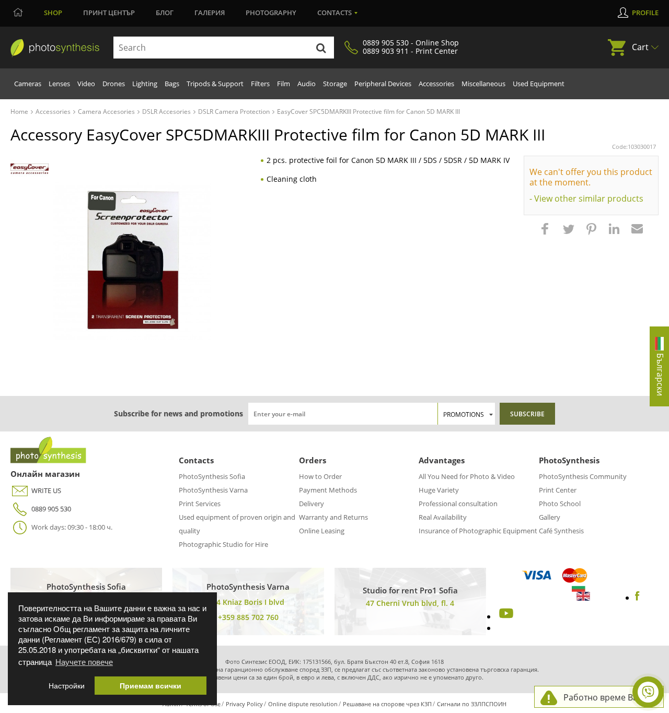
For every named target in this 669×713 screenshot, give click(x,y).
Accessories (436, 83)
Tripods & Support (215, 83)
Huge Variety (439, 490)
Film (283, 83)
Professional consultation (458, 503)
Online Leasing (321, 530)
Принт (109, 12)
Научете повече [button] (84, 661)
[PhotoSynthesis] (54, 48)
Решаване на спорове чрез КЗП (387, 704)
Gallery (549, 517)
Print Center (557, 490)
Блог (165, 12)
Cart (640, 47)
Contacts (334, 12)
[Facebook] (637, 597)
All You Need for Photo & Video (467, 476)
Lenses (59, 83)
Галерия (209, 12)
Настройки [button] (67, 686)
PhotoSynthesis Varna (213, 490)
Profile (645, 12)
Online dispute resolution (303, 704)
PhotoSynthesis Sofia (212, 476)
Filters (260, 83)
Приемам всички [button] (150, 686)
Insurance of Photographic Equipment (478, 530)
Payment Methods (328, 490)
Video (86, 83)
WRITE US (46, 490)
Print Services (200, 503)
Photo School (560, 503)
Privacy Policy (244, 704)
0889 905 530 (51, 508)
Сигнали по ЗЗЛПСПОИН (471, 704)
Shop (53, 12)
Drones (113, 83)
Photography (271, 12)
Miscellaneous (483, 83)
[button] (546, 234)
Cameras (27, 83)
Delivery (311, 503)
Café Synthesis (561, 530)
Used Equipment (538, 83)
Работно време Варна (608, 697)
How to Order (320, 476)
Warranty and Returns (333, 517)
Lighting (144, 83)
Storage (335, 83)
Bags (172, 83)
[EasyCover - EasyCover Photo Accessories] (29, 169)
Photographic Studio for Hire (223, 544)
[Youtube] (505, 616)
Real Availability (443, 517)
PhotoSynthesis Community (583, 476)
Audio (306, 83)
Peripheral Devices (382, 83)
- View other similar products (586, 198)
